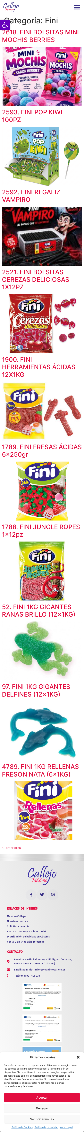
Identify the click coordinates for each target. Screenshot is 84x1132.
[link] (5, 25)
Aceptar (42, 1097)
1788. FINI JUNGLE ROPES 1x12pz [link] (41, 530)
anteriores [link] (11, 848)
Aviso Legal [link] (66, 1127)
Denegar (42, 1108)
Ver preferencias (42, 1119)
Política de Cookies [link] (22, 1127)
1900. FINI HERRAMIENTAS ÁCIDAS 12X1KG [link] (38, 367)
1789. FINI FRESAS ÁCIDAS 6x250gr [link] (42, 450)
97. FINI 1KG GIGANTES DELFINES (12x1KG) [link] (36, 690)
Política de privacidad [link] (46, 1127)
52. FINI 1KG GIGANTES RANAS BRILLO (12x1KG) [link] (38, 610)
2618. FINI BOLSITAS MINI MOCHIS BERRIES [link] (40, 35)
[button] (78, 1057)
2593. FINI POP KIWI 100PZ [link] (32, 115)
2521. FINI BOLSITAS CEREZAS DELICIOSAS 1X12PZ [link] (35, 279)
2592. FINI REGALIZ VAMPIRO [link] (31, 195)
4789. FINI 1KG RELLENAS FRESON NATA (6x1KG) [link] (40, 770)
